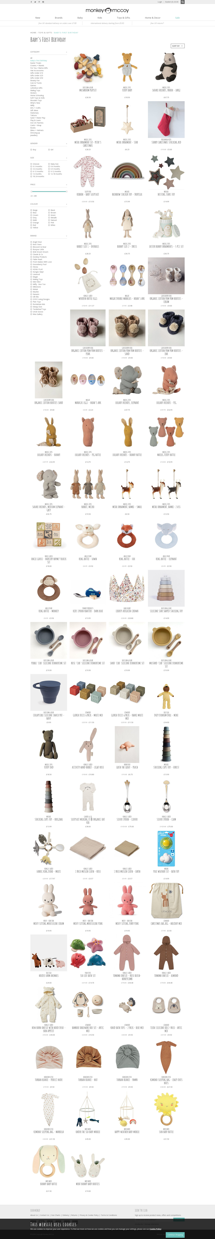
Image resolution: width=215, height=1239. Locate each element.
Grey (35, 217)
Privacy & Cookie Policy (89, 1215)
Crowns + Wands (37, 65)
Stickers (33, 93)
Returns (74, 1215)
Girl (52, 149)
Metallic (54, 217)
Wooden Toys (36, 100)
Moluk (35, 289)
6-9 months (55, 169)
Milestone (37, 287)
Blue (34, 212)
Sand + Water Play (37, 118)
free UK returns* (157, 23)
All (31, 58)
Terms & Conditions (109, 1215)
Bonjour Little (38, 249)
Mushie (36, 292)
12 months (37, 174)
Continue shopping (175, 1235)
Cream (35, 215)
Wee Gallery (37, 314)
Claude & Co (38, 254)
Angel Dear (37, 242)
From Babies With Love (42, 262)
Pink (52, 222)
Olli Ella (36, 297)
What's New (35, 103)
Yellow (35, 227)
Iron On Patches (36, 123)
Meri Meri (37, 282)
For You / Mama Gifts (39, 68)
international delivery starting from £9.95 (107, 23)
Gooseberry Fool (39, 264)
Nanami (36, 294)
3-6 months (37, 169)
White (53, 225)
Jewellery (33, 135)
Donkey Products (40, 257)
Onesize (36, 164)
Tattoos (33, 115)
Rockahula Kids (39, 304)
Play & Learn (35, 120)
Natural (54, 220)
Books (33, 128)
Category (34, 52)
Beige (35, 210)
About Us (34, 1215)
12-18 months (56, 174)
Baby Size (54, 164)
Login (160, 2)
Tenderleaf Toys (39, 309)
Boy (34, 149)
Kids (100, 17)
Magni (35, 277)
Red (34, 225)
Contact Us (44, 1215)
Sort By (176, 46)
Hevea (35, 267)
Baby (80, 17)
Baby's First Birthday (38, 60)
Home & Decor (153, 17)
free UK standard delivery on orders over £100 (58, 23)
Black (53, 210)
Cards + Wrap (35, 125)
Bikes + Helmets (37, 130)
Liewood (36, 274)
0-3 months (37, 166)
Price (32, 184)
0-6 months (55, 166)
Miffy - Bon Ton (39, 284)
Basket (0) (170, 2)
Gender (33, 143)
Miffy (32, 105)
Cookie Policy (155, 1229)
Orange (36, 222)
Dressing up (35, 133)
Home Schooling (37, 95)
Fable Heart (37, 259)
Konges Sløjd (38, 272)
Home (33, 32)
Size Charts (55, 1215)
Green (53, 215)
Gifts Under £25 (36, 75)
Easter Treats (35, 63)
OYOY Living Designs (41, 299)
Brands (58, 17)
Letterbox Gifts (36, 88)
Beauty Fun (35, 80)
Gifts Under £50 (36, 78)
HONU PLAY (38, 269)
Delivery (65, 1215)
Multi (35, 220)
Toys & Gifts (123, 17)
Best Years (37, 244)
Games (33, 85)
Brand (33, 235)
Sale (177, 17)
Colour (34, 204)
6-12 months (38, 171)
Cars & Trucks (36, 83)
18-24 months (38, 176)
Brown (53, 212)
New (37, 17)
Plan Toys (37, 302)
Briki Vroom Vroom (40, 252)
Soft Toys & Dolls (37, 98)
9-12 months (56, 171)
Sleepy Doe (37, 307)
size (32, 157)
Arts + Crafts (35, 108)
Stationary (34, 113)
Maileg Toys (35, 90)
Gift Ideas (34, 110)
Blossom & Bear (39, 247)
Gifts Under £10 (36, 73)
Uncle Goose (38, 311)
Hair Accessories (37, 70)
